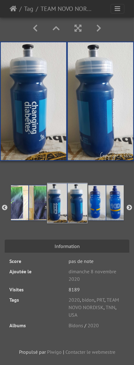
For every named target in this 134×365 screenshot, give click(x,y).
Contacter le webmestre (90, 352)
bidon (88, 300)
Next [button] (129, 208)
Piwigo (54, 352)
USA (73, 315)
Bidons (76, 325)
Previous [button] (5, 208)
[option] (28, 202)
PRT (100, 300)
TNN (110, 307)
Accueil (13, 8)
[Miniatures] (56, 28)
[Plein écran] (78, 28)
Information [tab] (67, 246)
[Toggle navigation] (117, 8)
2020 (74, 300)
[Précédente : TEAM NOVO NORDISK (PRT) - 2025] (35, 28)
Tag (28, 9)
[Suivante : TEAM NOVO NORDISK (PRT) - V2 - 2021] (99, 28)
